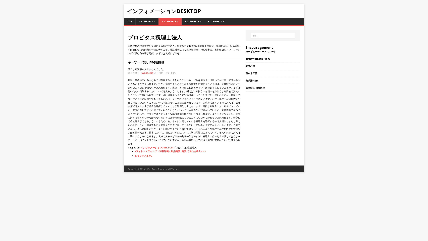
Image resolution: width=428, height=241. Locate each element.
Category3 (192, 21)
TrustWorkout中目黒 (258, 58)
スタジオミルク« (143, 155)
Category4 (215, 21)
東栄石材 (250, 66)
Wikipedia (147, 72)
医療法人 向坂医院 (255, 87)
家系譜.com (252, 80)
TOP (129, 21)
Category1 (146, 21)
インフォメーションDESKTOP (157, 147)
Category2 (169, 21)
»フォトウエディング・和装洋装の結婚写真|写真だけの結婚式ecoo (170, 151)
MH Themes (173, 169)
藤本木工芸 (251, 73)
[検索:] (272, 35)
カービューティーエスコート (261, 51)
